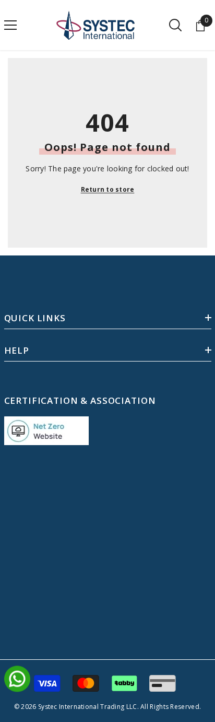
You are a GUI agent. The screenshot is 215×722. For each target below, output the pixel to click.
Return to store (108, 189)
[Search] (175, 25)
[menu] (10, 25)
